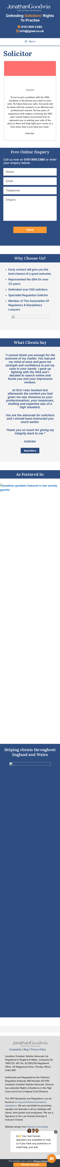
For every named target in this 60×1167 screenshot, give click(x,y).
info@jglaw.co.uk (32, 31)
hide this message (30, 1164)
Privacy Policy (38, 1049)
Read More (30, 450)
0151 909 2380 (31, 27)
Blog (26, 1049)
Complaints (15, 1049)
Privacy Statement (43, 1161)
